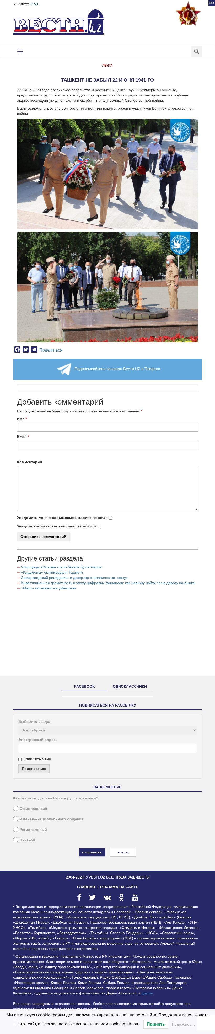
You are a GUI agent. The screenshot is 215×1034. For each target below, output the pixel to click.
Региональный (33, 829)
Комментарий (29, 462)
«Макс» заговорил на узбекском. (49, 588)
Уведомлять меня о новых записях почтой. (57, 526)
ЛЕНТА (107, 65)
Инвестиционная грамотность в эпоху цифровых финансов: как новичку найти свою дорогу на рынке (108, 583)
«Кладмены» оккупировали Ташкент (52, 572)
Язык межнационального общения (52, 819)
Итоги (123, 852)
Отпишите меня (37, 759)
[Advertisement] (107, 635)
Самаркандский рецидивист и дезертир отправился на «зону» (74, 577)
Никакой (27, 840)
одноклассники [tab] (130, 686)
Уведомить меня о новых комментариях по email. (63, 517)
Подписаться (34, 769)
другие (147, 993)
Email (22, 436)
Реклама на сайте (119, 887)
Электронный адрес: (37, 739)
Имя (20, 419)
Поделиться (50, 350)
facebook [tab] (84, 686)
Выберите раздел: (35, 721)
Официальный (33, 808)
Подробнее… (183, 1024)
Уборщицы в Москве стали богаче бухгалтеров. (62, 567)
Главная (86, 887)
